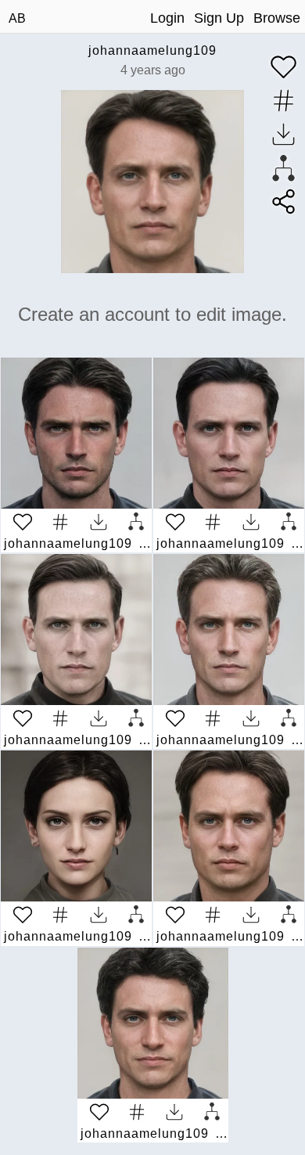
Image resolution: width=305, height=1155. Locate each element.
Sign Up (219, 18)
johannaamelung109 (152, 50)
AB (17, 18)
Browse (276, 18)
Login (167, 18)
